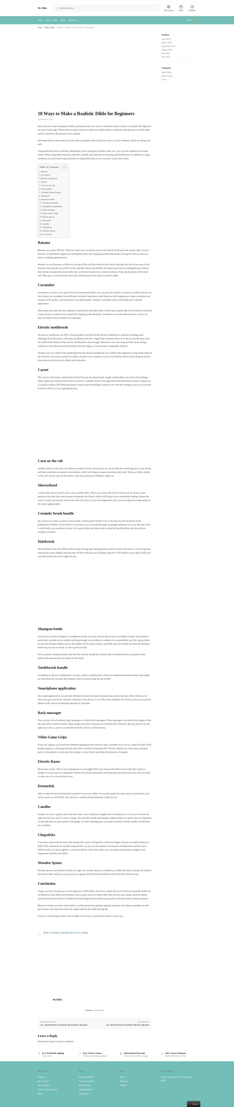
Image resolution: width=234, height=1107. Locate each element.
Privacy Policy (44, 1085)
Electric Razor (48, 217)
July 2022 (165, 53)
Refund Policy (85, 1085)
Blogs (40, 1094)
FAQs (181, 10)
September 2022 (168, 46)
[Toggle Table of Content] (63, 167)
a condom (56, 275)
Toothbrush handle (50, 203)
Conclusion (47, 234)
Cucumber (45, 175)
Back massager (48, 210)
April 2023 (166, 39)
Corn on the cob (48, 185)
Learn (163, 79)
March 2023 (166, 43)
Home (40, 28)
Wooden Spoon (48, 231)
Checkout (192, 10)
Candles (45, 224)
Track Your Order (86, 1081)
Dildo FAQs (166, 72)
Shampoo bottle (48, 199)
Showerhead (46, 189)
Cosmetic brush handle (51, 192)
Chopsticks (47, 227)
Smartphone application (52, 206)
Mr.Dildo (57, 999)
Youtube (123, 1085)
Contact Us (83, 1094)
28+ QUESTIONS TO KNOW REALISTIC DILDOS (63, 1025)
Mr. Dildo (42, 8)
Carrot (44, 182)
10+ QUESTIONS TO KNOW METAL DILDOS (127, 1025)
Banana (44, 171)
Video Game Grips (50, 213)
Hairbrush (45, 196)
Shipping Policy (85, 1089)
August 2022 (166, 50)
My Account (168, 10)
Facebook (124, 1081)
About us (42, 1077)
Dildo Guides (49, 28)
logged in (53, 1041)
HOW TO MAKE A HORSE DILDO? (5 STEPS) (65, 933)
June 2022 (165, 57)
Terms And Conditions (47, 1089)
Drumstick (46, 220)
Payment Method (86, 1077)
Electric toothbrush (49, 178)
